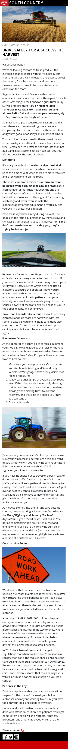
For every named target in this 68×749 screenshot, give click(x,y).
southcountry (10, 44)
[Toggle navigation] (65, 3)
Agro (26, 44)
